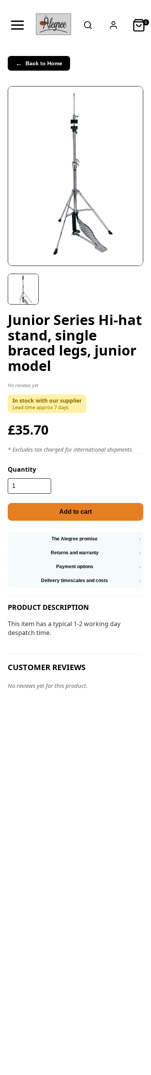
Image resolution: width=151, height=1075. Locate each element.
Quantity (22, 469)
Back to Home (38, 63)
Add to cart (75, 511)
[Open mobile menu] (17, 25)
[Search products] (88, 25)
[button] (75, 386)
